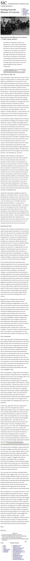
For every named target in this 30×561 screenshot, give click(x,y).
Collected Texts (26, 13)
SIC (26, 541)
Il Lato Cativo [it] (17, 553)
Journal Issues (26, 9)
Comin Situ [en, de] (17, 549)
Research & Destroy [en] (18, 559)
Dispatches (25, 12)
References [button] (3, 530)
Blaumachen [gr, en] (17, 556)
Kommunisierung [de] (18, 555)
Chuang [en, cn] (16, 546)
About (24, 8)
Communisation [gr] (17, 558)
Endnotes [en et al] (17, 545)
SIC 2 (4, 546)
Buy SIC (25, 14)
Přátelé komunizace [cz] (18, 550)
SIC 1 (4, 545)
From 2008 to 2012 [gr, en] (19, 551)
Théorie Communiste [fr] (18, 548)
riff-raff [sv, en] (16, 554)
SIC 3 (4, 548)
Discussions (25, 11)
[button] (22, 69)
